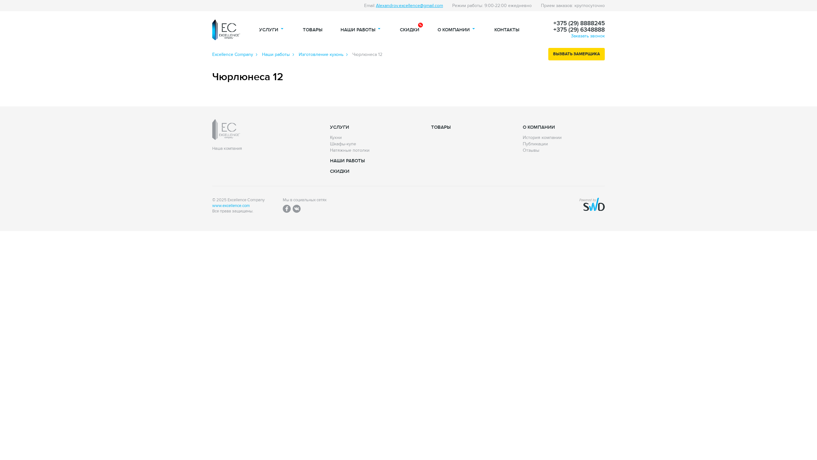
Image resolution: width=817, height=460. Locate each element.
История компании (542, 137)
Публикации (535, 144)
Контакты (506, 30)
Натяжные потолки (350, 150)
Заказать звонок (588, 36)
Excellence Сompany (232, 54)
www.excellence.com (231, 206)
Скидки (409, 30)
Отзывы (531, 150)
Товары (312, 30)
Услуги (268, 30)
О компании (454, 30)
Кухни (336, 137)
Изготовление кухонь (321, 54)
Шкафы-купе (343, 144)
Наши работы (358, 30)
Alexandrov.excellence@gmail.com (409, 5)
